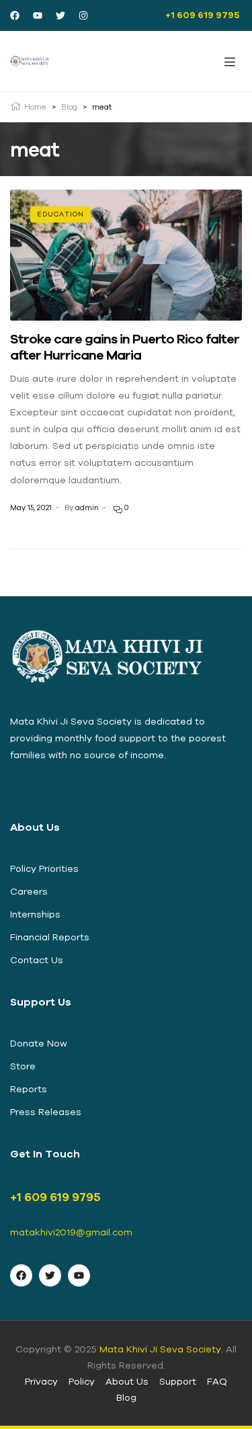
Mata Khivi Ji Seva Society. (161, 1349)
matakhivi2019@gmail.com (71, 1232)
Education (60, 214)
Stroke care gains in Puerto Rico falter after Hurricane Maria (124, 346)
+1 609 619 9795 (203, 14)
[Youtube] (37, 15)
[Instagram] (83, 15)
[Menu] (229, 61)
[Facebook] (14, 15)
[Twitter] (60, 15)
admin (87, 507)
